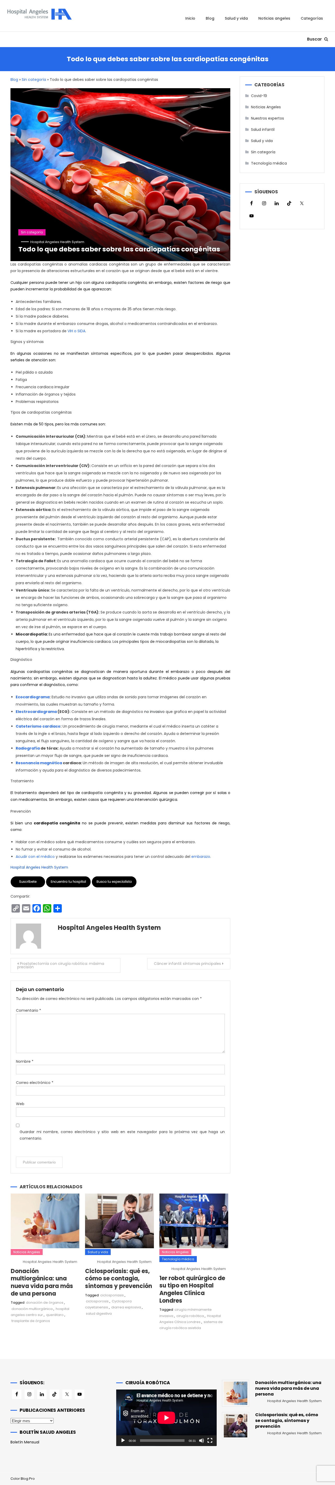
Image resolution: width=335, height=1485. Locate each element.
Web (20, 1103)
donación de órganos (44, 1302)
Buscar (315, 39)
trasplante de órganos (31, 1320)
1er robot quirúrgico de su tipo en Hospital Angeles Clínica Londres (192, 1289)
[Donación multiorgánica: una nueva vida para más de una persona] (235, 1393)
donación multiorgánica (32, 1308)
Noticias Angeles (274, 18)
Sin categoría (34, 79)
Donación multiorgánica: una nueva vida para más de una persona (42, 1282)
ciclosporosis (97, 1301)
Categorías (312, 18)
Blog (210, 18)
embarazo (200, 856)
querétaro (55, 1314)
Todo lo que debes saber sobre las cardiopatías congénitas (119, 249)
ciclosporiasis (112, 1295)
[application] (166, 1418)
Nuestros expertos (267, 118)
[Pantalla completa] (210, 1440)
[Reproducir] (123, 1440)
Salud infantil (263, 129)
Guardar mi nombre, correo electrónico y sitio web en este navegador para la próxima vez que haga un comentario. (122, 1135)
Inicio (190, 18)
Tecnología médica (178, 1259)
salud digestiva (99, 1313)
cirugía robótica (190, 1315)
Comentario (28, 1010)
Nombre (25, 1061)
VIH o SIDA (76, 331)
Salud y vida (236, 18)
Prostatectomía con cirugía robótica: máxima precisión (60, 965)
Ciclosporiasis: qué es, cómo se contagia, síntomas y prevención (118, 1278)
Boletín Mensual (24, 1442)
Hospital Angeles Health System (57, 241)
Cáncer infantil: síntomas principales (187, 963)
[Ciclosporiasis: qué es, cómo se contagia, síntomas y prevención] (235, 1425)
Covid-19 (259, 95)
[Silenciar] (201, 1440)
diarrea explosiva (126, 1307)
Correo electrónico (34, 1082)
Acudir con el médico (35, 856)
